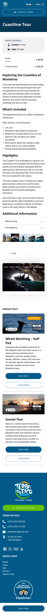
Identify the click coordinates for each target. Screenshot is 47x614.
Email (14, 253)
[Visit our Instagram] (10, 549)
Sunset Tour (14, 419)
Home (5, 562)
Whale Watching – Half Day (22, 341)
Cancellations (11, 227)
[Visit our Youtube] (21, 549)
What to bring (11, 221)
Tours (5, 565)
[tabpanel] (23, 277)
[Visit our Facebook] (5, 549)
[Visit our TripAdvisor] (16, 549)
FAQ (4, 568)
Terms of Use (8, 574)
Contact (6, 571)
